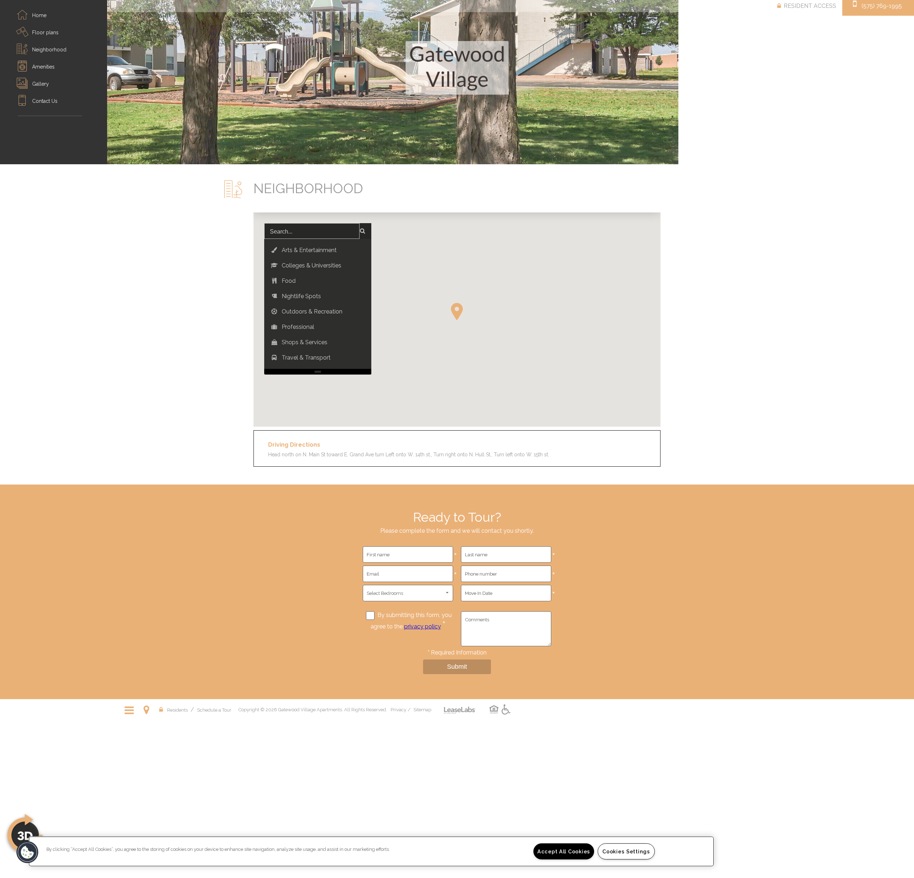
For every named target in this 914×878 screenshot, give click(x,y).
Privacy (398, 709)
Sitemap (422, 709)
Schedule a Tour (214, 710)
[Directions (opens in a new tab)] (148, 710)
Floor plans (45, 32)
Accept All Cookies (563, 851)
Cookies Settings (626, 851)
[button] (457, 311)
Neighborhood (49, 49)
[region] (371, 851)
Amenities (43, 67)
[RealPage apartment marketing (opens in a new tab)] (460, 705)
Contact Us (44, 101)
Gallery (40, 84)
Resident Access (810, 5)
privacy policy (422, 626)
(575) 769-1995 (882, 5)
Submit (457, 666)
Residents (177, 710)
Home (39, 15)
